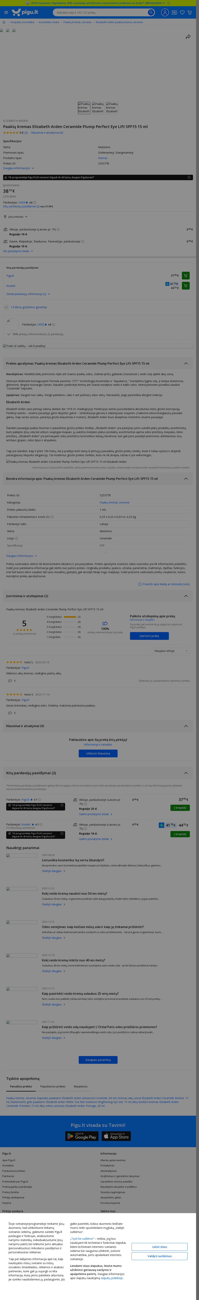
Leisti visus (159, 1247)
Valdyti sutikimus (160, 1256)
